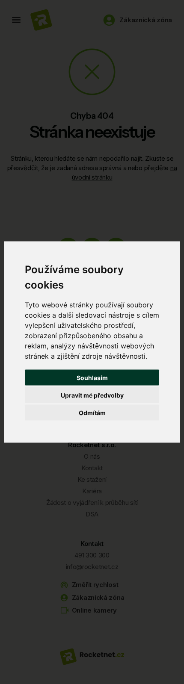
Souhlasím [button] (92, 377)
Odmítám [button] (92, 412)
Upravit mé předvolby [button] (92, 395)
